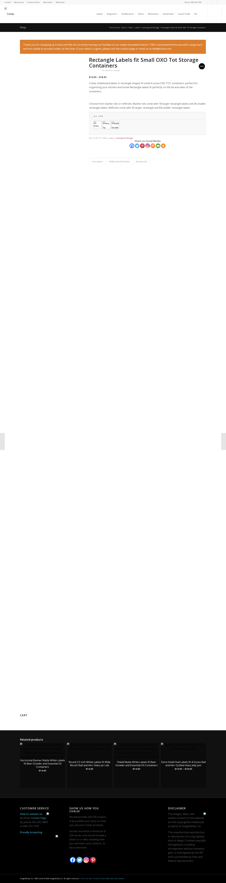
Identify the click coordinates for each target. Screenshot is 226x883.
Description (97, 161)
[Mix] (153, 145)
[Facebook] (205, 2)
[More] (163, 145)
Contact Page (38, 818)
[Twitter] (210, 2)
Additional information (119, 161)
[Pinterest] (214, 2)
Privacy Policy (99, 878)
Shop (23, 27)
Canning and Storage (150, 27)
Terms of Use (86, 878)
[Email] (158, 145)
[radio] (97, 125)
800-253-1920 (196, 2)
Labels (137, 27)
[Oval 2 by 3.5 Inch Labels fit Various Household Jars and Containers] (2, 441)
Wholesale (60, 2)
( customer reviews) (111, 70)
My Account (19, 2)
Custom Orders (33, 2)
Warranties (48, 2)
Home (123, 27)
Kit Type (98, 116)
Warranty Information (115, 878)
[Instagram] (219, 2)
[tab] (97, 161)
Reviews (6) (141, 161)
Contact (7, 2)
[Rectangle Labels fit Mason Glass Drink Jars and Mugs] (223, 441)
